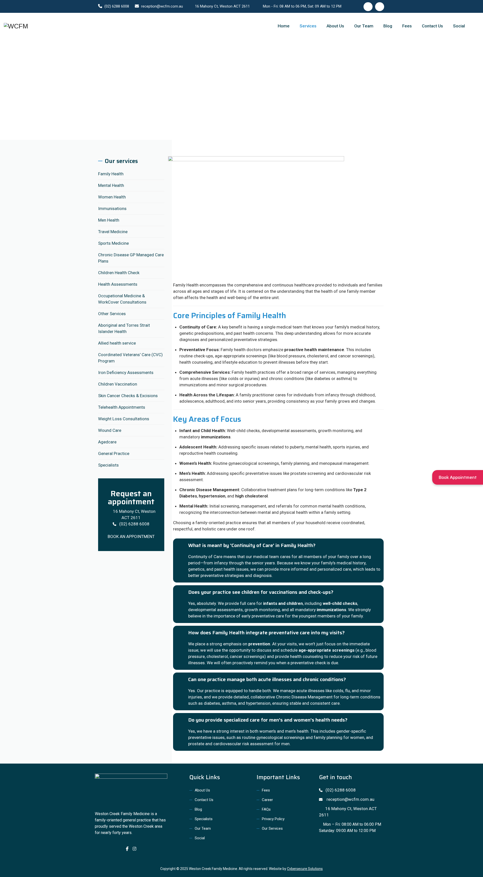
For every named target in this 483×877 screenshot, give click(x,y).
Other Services (112, 313)
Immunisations (112, 208)
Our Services (272, 828)
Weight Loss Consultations (123, 418)
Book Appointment (457, 477)
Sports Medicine (113, 243)
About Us (335, 25)
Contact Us (432, 25)
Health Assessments (117, 284)
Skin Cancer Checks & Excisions (128, 395)
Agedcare (107, 441)
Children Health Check (118, 272)
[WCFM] (16, 26)
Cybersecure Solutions (305, 869)
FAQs (266, 809)
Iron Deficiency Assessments (125, 372)
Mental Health (111, 185)
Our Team (363, 25)
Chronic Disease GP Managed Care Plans (131, 258)
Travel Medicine (113, 231)
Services (308, 25)
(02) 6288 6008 (116, 6)
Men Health (108, 220)
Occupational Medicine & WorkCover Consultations (122, 299)
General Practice (113, 453)
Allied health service (117, 343)
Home (284, 25)
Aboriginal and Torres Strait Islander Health (124, 328)
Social (459, 25)
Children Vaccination (117, 384)
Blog (387, 25)
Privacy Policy (273, 819)
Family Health (111, 173)
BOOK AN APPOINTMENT (131, 536)
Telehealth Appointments (121, 407)
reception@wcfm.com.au (162, 6)
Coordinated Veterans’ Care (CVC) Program (130, 357)
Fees (407, 25)
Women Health (112, 196)
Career (267, 800)
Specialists (108, 465)
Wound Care (109, 430)
